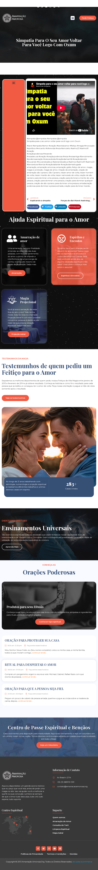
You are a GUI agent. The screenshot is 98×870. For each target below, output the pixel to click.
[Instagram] (50, 7)
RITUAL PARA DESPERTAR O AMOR (30, 664)
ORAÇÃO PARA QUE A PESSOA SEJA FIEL (34, 689)
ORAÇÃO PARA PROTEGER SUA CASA (32, 640)
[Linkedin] (54, 7)
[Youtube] (54, 848)
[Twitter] (43, 848)
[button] (58, 7)
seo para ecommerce (82, 862)
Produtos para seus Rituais (25, 607)
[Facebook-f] (38, 848)
